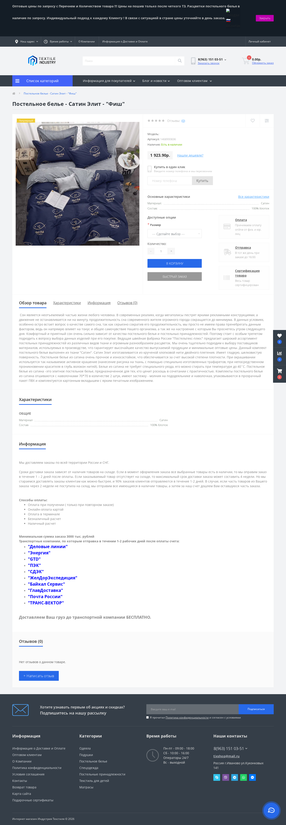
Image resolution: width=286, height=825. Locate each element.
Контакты (19, 781)
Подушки (86, 755)
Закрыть (264, 18)
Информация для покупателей (107, 81)
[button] (279, 374)
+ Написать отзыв (38, 675)
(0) (183, 121)
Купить (202, 180)
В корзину (174, 263)
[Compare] (267, 120)
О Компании (86, 41)
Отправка (243, 247)
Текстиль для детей (94, 781)
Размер (154, 224)
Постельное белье (93, 761)
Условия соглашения (28, 774)
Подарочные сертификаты (32, 800)
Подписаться (256, 709)
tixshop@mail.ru (226, 756)
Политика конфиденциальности (187, 717)
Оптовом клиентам (192, 81)
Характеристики (67, 302)
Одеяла (85, 748)
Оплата (241, 220)
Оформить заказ (263, 63)
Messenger (252, 777)
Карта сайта (21, 794)
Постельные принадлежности (102, 774)
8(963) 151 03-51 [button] (229, 748)
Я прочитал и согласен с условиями (195, 717)
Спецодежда (88, 768)
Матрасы (86, 787)
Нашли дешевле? (190, 155)
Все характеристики (253, 196)
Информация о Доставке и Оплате (125, 41)
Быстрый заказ (175, 276)
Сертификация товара (247, 273)
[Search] (179, 60)
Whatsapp (243, 777)
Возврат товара (24, 787)
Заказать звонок (208, 63)
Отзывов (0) (127, 302)
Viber (225, 777)
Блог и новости (154, 81)
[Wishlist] (253, 120)
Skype (216, 777)
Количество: (156, 244)
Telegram (234, 777)
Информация (99, 302)
